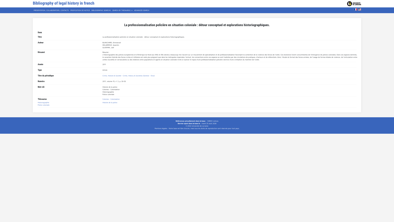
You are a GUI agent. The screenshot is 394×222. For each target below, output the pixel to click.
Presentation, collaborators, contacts (51, 10)
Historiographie (43, 102)
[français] (355, 9)
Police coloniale (43, 105)
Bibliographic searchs (101, 10)
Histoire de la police (110, 102)
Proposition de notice (80, 10)
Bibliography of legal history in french (63, 3)
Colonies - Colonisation (111, 99)
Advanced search (141, 10)
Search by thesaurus (121, 10)
